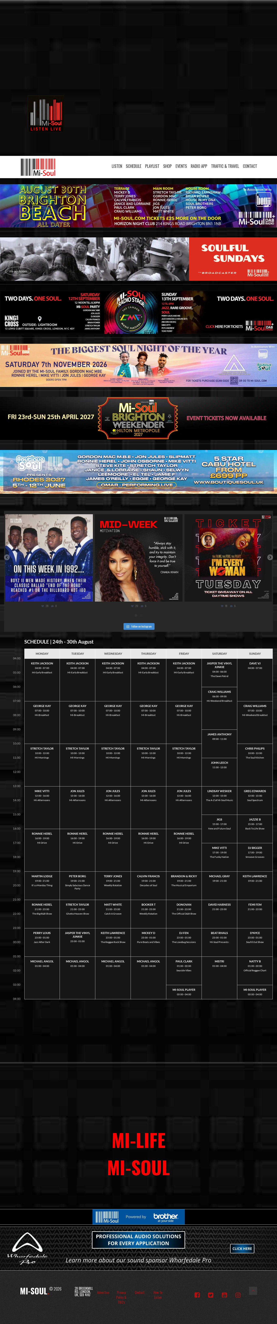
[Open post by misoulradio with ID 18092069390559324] (87, 558)
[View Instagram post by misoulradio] (37, 597)
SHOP (167, 166)
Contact (250, 166)
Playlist (152, 166)
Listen (117, 166)
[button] (7, 557)
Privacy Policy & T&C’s (121, 1297)
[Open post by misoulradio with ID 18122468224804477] (176, 558)
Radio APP (199, 166)
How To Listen (158, 1295)
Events (181, 166)
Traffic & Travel (225, 166)
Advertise (103, 1292)
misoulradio (86, 518)
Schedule (133, 166)
